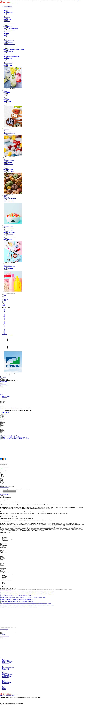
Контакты (4, 689)
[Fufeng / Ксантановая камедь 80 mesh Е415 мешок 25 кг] (10, 436)
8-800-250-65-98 (3, 695)
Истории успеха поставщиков (7, 674)
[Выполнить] (17, 380)
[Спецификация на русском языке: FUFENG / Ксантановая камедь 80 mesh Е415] (14, 437)
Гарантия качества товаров (6, 662)
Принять (79, 0)
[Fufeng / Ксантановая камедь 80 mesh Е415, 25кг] (8, 435)
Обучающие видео (5, 669)
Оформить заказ (3, 377)
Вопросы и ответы (5, 668)
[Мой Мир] (5, 459)
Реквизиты (4, 688)
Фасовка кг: (2, 482)
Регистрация (5, 381)
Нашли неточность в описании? (5, 590)
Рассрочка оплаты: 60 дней (6, 682)
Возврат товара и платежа (6, 665)
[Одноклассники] (3, 459)
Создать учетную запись (4, 385)
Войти (1, 381)
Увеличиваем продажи (6, 675)
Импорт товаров (5, 681)
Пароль (1, 383)
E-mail (1, 382)
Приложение (4, 691)
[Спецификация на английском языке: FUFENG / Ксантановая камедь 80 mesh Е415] (14, 438)
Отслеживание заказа (4, 380)
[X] (2, 459)
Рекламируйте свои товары (7, 676)
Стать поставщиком (5, 673)
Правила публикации (4, 629)
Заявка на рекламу (5, 677)
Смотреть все (4, 334)
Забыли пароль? (3, 384)
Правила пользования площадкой (8, 667)
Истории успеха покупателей (7, 661)
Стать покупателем (5, 399)
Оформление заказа (5, 663)
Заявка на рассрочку (5, 683)
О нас (3, 687)
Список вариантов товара (4, 487)
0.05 (2, 483)
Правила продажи (5, 666)
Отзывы (3, 690)
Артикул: (1, 414)
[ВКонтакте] (1, 459)
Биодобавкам (4, 397)
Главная (3, 659)
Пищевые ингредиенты (6, 396)
